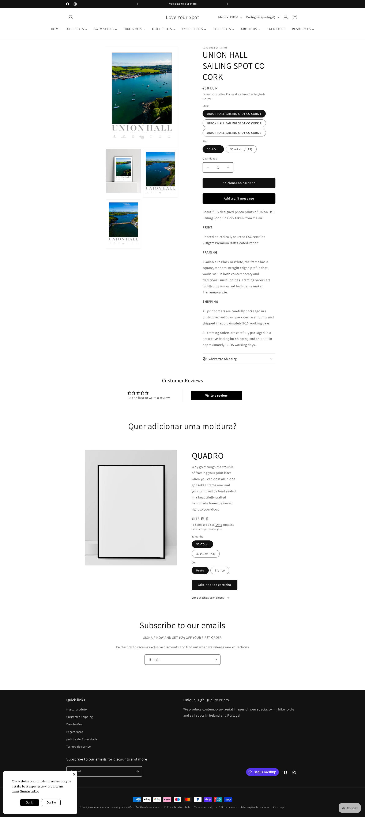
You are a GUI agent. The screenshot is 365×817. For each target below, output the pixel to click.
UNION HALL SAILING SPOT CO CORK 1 (234, 114)
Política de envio (227, 807)
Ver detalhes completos (208, 598)
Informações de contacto (255, 807)
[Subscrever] (215, 659)
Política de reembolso (148, 807)
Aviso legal (279, 807)
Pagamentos (74, 732)
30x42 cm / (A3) (241, 149)
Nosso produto (76, 709)
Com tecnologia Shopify (118, 807)
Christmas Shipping (79, 717)
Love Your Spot (96, 807)
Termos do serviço (204, 807)
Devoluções (74, 724)
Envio (229, 94)
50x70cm (213, 149)
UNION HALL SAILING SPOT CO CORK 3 (234, 133)
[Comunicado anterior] (137, 4)
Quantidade (210, 158)
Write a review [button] (216, 395)
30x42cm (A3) (205, 554)
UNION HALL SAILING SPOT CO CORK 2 (234, 123)
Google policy (29, 791)
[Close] (74, 774)
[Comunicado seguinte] (227, 4)
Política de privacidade (177, 807)
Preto (200, 570)
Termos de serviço (78, 746)
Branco (220, 570)
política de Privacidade (81, 739)
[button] (71, 17)
